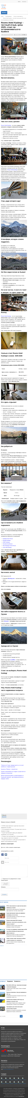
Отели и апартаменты (18, 16)
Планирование (8, 16)
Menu (4, 12)
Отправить (4, 894)
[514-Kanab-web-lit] (11, 1082)
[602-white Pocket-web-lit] (20, 1082)
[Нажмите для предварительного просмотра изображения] (14, 46)
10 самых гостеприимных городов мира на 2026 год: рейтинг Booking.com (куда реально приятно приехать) (16, 931)
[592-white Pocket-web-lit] (15, 1079)
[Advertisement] (17, 7)
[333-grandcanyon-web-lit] (7, 1082)
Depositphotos (21, 1096)
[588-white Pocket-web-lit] (11, 1079)
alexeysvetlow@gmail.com (8, 1069)
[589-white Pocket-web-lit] (15, 1082)
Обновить (3, 887)
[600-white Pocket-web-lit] (24, 1079)
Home (2, 16)
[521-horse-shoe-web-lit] (7, 1079)
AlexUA (17, 34)
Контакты (24, 1)
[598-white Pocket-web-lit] (20, 1079)
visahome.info (4, 1054)
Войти (19, 1)
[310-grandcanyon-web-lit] (3, 1082)
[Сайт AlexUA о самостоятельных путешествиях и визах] (3, 5)
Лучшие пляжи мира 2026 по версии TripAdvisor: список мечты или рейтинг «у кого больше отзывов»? (16, 922)
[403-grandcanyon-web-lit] (3, 1079)
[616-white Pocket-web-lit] (24, 1082)
